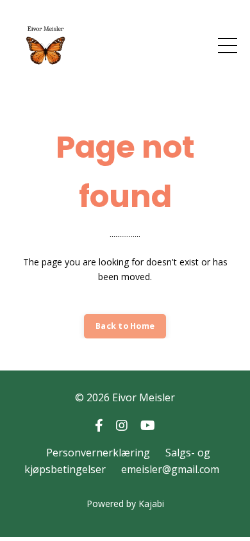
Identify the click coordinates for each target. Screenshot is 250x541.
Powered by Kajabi (125, 503)
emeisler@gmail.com (170, 469)
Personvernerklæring (98, 452)
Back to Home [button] (125, 325)
